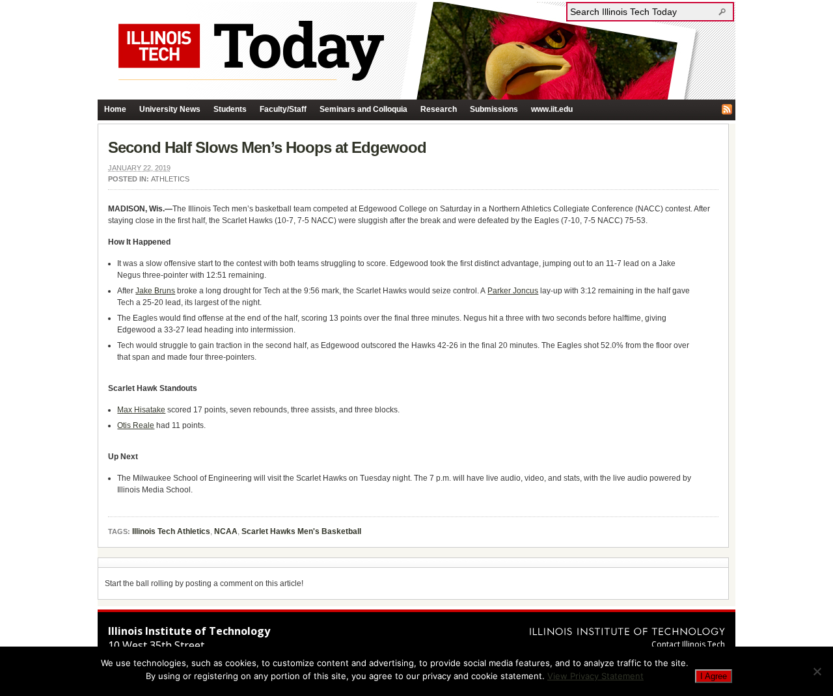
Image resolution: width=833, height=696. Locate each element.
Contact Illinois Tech (688, 644)
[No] (816, 671)
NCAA (226, 531)
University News (169, 109)
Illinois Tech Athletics (171, 531)
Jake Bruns (155, 290)
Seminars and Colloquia (363, 109)
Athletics (170, 179)
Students (230, 109)
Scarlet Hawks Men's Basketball (301, 531)
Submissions (494, 109)
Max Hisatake (141, 409)
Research (438, 109)
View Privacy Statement (595, 676)
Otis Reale (135, 425)
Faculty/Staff (283, 109)
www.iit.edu (552, 109)
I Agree (713, 676)
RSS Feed (727, 109)
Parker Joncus (512, 290)
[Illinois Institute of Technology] (627, 631)
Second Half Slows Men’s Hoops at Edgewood (267, 147)
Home (115, 109)
